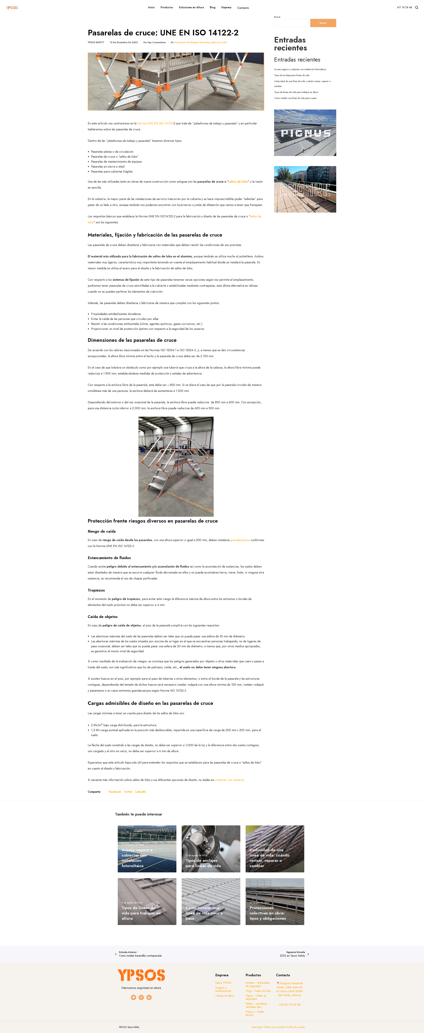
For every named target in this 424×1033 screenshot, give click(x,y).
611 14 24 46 (404, 7)
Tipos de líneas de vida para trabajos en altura (296, 92)
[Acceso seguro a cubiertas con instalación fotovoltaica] (147, 848)
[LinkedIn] (149, 997)
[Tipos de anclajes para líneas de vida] (211, 848)
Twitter (128, 792)
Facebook (115, 792)
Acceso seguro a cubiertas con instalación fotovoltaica (300, 69)
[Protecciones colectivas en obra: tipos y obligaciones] (275, 901)
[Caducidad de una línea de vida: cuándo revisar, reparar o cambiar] (275, 848)
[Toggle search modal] (417, 7)
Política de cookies (296, 1027)
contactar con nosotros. (230, 780)
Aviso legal (257, 1027)
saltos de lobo (238, 181)
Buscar (277, 17)
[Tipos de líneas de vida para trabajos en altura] (147, 901)
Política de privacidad (274, 1027)
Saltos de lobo (219, 42)
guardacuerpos (241, 540)
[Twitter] (133, 997)
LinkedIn (140, 792)
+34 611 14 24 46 (289, 1004)
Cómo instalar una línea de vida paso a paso (295, 98)
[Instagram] (141, 997)
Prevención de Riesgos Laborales (192, 42)
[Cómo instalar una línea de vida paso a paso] (211, 901)
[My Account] (390, 8)
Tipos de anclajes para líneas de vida (291, 75)
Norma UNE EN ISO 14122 (154, 123)
